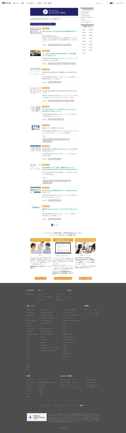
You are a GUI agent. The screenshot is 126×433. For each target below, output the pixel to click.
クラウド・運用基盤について (68, 339)
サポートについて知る (40, 278)
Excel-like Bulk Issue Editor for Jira (54, 44)
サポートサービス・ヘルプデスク (69, 342)
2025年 (90, 29)
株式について (41, 379)
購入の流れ (58, 296)
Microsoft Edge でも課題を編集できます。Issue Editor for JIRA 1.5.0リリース (59, 191)
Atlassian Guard (30, 331)
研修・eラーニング (90, 22)
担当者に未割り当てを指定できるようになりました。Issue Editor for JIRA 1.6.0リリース (59, 150)
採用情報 (96, 315)
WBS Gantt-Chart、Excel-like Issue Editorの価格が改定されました (59, 32)
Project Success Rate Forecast (46, 328)
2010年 (84, 53)
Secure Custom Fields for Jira (46, 320)
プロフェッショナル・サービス (68, 317)
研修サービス (65, 345)
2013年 (90, 47)
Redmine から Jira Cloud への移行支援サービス (49, 350)
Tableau (64, 331)
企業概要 (86, 309)
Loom (28, 342)
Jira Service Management (69, 100)
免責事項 (40, 393)
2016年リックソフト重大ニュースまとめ (53, 128)
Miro (64, 328)
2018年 (84, 41)
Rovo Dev (28, 358)
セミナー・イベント (76, 385)
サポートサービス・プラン (42, 294)
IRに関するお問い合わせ (90, 382)
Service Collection (30, 312)
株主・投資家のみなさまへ (31, 382)
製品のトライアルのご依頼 (65, 385)
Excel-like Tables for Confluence (46, 312)
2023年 (90, 32)
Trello (28, 345)
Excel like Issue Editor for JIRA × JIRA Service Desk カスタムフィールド (59, 91)
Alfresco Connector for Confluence (47, 334)
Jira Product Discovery (31, 328)
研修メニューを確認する (85, 278)
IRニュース (29, 385)
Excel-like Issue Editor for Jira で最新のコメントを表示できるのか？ (59, 73)
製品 (73, 379)
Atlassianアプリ (50, 139)
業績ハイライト (29, 388)
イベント (73, 63)
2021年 (90, 35)
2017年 (90, 41)
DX (27, 361)
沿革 (85, 315)
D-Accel (42, 326)
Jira (62, 100)
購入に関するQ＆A (59, 299)
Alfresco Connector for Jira (45, 331)
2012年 (84, 50)
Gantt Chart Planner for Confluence (47, 317)
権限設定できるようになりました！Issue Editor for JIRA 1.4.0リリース (60, 210)
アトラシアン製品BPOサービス (68, 312)
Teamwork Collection (30, 309)
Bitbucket (28, 356)
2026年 (84, 29)
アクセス (96, 312)
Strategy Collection (30, 315)
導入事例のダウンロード (77, 382)
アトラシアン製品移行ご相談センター (70, 309)
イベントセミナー (71, 296)
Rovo (28, 339)
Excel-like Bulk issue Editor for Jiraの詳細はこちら (43, 24)
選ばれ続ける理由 (30, 294)
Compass (28, 364)
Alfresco (44, 139)
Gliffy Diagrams (43, 342)
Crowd (28, 369)
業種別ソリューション (67, 356)
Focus (28, 350)
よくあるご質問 (41, 385)
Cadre (64, 323)
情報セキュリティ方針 (58, 405)
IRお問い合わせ (41, 388)
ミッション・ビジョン (88, 312)
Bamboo (28, 367)
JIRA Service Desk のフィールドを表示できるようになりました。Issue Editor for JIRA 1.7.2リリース (59, 110)
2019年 (90, 38)
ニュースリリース (71, 294)
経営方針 (28, 396)
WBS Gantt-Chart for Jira (66, 44)
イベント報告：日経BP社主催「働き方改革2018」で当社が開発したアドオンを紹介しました (59, 54)
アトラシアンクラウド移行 (86, 20)
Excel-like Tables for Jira (45, 323)
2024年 (84, 32)
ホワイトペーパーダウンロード (78, 388)
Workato (64, 326)
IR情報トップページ (30, 379)
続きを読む (44, 63)
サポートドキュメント (42, 299)
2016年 (84, 44)
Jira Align (28, 323)
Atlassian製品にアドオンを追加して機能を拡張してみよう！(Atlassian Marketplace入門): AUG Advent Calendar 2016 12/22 (59, 168)
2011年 (90, 50)
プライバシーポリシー (45, 405)
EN (113, 3)
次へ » (56, 224)
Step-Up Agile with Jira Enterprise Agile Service (71, 320)
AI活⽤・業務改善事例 (85, 12)
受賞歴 (96, 309)
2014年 (84, 47)
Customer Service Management (87, 17)
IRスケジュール (29, 393)
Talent (28, 353)
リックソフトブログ (59, 294)
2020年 (84, 38)
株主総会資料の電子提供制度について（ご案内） (47, 382)
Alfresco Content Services (67, 334)
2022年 (84, 35)
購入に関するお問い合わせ (91, 379)
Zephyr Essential (44, 345)
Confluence (52, 180)
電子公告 (40, 390)
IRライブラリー (29, 390)
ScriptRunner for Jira (44, 339)
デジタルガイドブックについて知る (63, 278)
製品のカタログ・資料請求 (65, 382)
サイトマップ (70, 405)
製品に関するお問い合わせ (65, 379)
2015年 (90, 44)
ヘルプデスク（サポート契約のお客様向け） (46, 296)
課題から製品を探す (66, 353)
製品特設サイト (66, 350)
